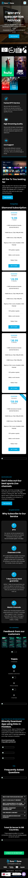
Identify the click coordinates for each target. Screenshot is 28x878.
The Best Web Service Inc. (17, 876)
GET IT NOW (14, 266)
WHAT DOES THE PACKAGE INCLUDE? (13, 797)
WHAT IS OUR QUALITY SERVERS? (12, 800)
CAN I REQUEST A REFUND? (10, 812)
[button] (24, 3)
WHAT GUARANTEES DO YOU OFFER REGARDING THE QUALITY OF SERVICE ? (13, 804)
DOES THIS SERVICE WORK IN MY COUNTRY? (11, 816)
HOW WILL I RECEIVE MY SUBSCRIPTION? (9, 808)
